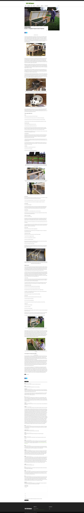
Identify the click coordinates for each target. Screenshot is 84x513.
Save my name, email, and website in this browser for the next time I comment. (33, 498)
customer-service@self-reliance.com (33, 0)
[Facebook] (57, 6)
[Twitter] (26, 32)
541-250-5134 (26, 0)
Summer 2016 (27, 374)
